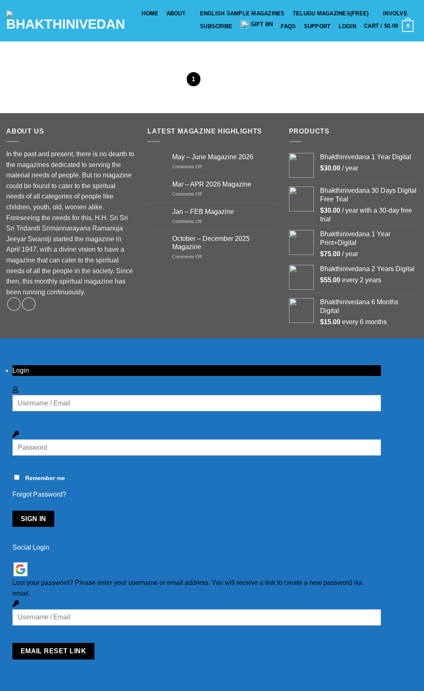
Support (317, 26)
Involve (395, 13)
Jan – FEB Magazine (203, 211)
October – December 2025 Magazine (211, 242)
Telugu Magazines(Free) (331, 13)
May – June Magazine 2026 (212, 156)
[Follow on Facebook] (14, 304)
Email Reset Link (53, 651)
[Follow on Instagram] (29, 304)
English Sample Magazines (242, 13)
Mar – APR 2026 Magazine (211, 184)
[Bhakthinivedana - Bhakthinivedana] (65, 21)
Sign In (33, 518)
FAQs (288, 26)
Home (150, 13)
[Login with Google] (20, 569)
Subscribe (216, 26)
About (176, 13)
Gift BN (262, 24)
